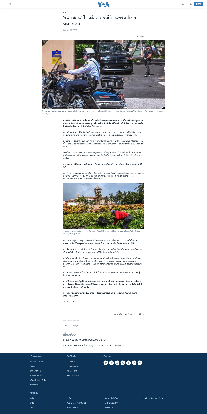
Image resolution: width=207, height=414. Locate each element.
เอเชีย (32, 398)
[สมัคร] (140, 362)
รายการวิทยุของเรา (74, 366)
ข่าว (64, 12)
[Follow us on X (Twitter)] (117, 362)
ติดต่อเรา (33, 366)
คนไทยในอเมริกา (111, 403)
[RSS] (128, 362)
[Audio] (190, 4)
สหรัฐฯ (32, 403)
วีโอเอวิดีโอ (71, 362)
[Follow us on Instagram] (123, 362)
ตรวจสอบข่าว (110, 407)
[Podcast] (134, 362)
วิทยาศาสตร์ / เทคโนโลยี (76, 403)
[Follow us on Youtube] (111, 362)
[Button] (140, 36)
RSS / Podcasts (73, 376)
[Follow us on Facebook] (106, 362)
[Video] (183, 4)
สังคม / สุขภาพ (72, 407)
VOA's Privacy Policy (38, 380)
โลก (31, 407)
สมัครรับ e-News (36, 376)
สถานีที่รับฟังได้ (35, 371)
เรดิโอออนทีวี (72, 371)
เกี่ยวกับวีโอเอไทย (36, 362)
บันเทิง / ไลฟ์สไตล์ (111, 398)
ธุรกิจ (69, 398)
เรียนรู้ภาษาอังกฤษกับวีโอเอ (152, 398)
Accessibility (35, 385)
